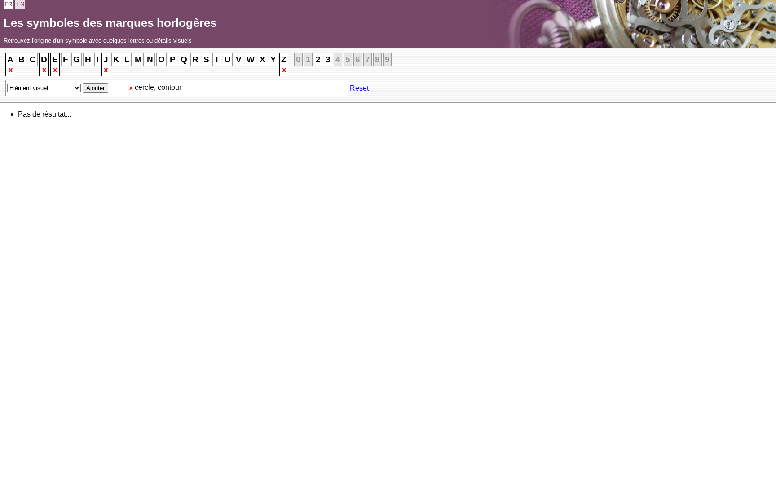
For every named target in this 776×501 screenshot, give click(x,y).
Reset (359, 88)
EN (20, 4)
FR (8, 4)
